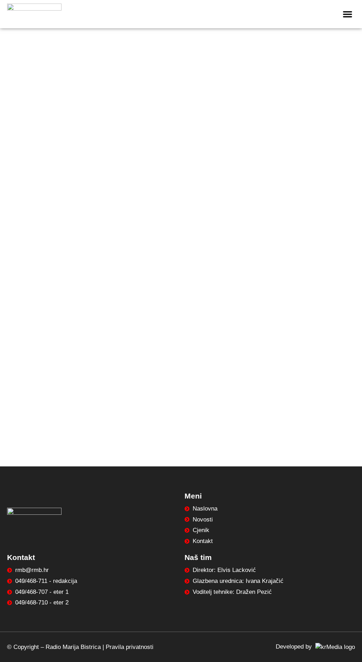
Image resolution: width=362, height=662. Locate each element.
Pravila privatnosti (129, 647)
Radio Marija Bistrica (73, 647)
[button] (347, 14)
